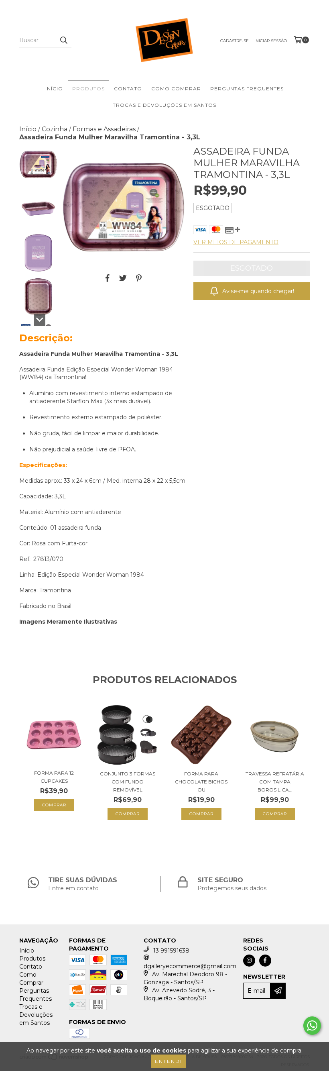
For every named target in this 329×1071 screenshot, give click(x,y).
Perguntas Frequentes (247, 89)
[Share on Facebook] (108, 278)
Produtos (88, 89)
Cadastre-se (234, 40)
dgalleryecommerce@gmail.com (190, 966)
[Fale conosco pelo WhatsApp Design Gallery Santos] (312, 1025)
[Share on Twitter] (123, 278)
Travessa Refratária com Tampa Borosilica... (275, 782)
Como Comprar (176, 89)
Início (54, 89)
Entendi (168, 1061)
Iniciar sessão (270, 40)
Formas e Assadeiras (104, 129)
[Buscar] (63, 40)
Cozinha (54, 129)
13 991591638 (171, 950)
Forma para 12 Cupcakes (54, 777)
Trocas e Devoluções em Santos (164, 105)
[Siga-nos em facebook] (265, 961)
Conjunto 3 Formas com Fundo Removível (127, 782)
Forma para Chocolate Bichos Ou (201, 782)
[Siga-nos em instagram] (249, 961)
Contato (128, 89)
